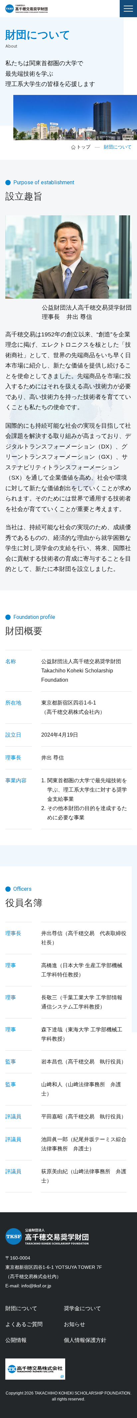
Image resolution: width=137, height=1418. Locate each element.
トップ (83, 147)
